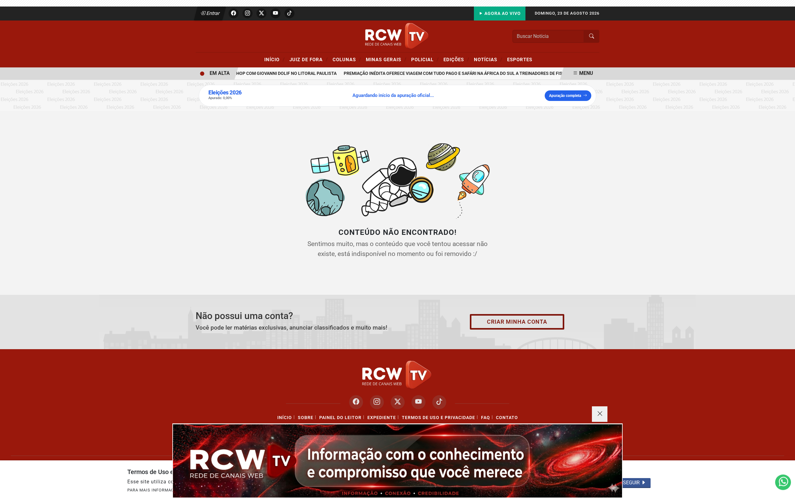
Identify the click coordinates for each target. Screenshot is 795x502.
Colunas (347, 59)
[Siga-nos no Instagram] (377, 402)
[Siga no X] (261, 13)
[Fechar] (599, 414)
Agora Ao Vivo (502, 13)
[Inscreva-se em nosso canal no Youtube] (418, 402)
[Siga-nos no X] (398, 402)
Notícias (488, 59)
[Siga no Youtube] (275, 13)
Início (274, 59)
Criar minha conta (517, 322)
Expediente (381, 417)
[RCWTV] (397, 36)
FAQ (485, 417)
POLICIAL (425, 59)
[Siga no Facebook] (233, 13)
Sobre (305, 417)
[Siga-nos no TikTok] (439, 402)
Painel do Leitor (340, 417)
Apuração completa (565, 96)
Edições (456, 59)
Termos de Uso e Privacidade (438, 417)
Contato (507, 417)
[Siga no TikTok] (289, 13)
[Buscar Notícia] (591, 36)
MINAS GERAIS (386, 59)
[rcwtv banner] (397, 460)
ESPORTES (519, 59)
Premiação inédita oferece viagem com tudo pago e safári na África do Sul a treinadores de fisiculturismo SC (462, 73)
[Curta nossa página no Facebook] (356, 402)
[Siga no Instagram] (247, 13)
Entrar (212, 13)
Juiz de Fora (308, 59)
